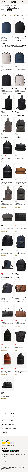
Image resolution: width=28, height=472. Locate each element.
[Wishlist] (25, 2)
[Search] (5, 2)
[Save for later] (12, 36)
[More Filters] (2, 15)
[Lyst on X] (6, 448)
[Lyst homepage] (13, 2)
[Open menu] (2, 2)
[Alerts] (22, 2)
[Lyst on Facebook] (8, 448)
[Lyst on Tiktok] (4, 448)
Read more (3, 469)
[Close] (26, 466)
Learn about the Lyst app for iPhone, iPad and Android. (14, 454)
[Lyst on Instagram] (2, 448)
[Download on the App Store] (5, 451)
